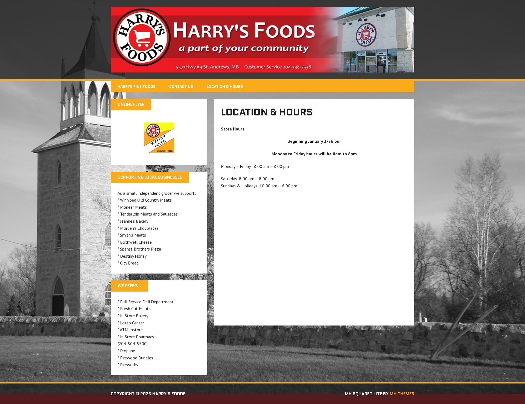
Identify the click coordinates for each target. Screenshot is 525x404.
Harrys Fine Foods (137, 86)
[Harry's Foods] (262, 39)
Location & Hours (225, 86)
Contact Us (181, 86)
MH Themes (402, 394)
